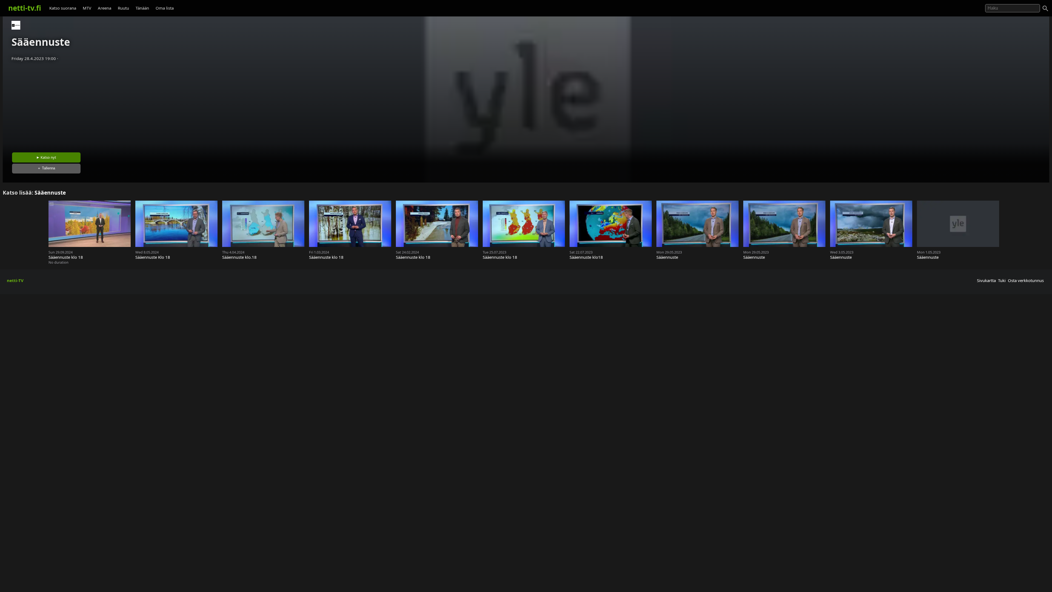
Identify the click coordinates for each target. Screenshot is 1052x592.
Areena (104, 8)
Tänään (142, 8)
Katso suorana (62, 8)
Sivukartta (986, 280)
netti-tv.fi (24, 8)
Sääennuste (50, 192)
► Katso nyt (46, 157)
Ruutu (123, 8)
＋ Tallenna (46, 168)
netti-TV (15, 280)
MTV (87, 8)
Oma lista (165, 8)
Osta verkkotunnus (1026, 280)
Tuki (1002, 280)
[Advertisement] (526, 105)
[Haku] (1045, 8)
